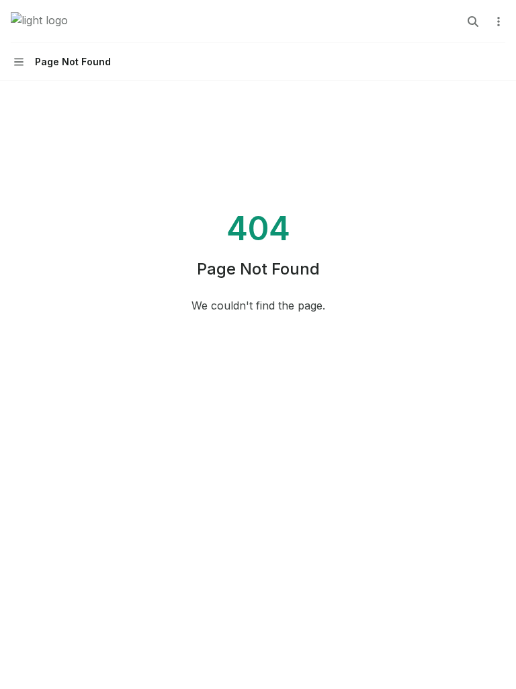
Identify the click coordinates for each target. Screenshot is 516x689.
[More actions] (498, 21)
